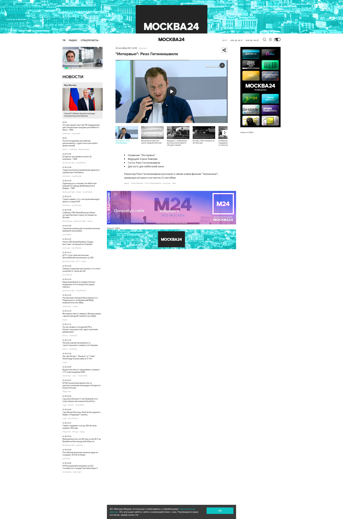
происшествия (68, 163)
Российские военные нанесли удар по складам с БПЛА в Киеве (80, 453)
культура (66, 248)
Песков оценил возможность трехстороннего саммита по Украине (80, 344)
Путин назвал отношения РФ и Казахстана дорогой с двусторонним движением (80, 329)
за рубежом (81, 163)
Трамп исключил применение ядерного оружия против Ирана (81, 171)
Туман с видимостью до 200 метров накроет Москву (79, 427)
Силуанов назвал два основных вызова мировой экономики (81, 229)
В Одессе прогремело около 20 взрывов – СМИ (77, 157)
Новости (72, 77)
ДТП (78, 261)
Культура (143, 48)
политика (66, 134)
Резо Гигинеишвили (153, 183)
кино (174, 183)
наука (64, 320)
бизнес (71, 405)
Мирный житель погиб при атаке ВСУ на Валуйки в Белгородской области (81, 440)
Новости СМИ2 (113, 228)
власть (65, 149)
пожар (78, 192)
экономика (75, 134)
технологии (82, 376)
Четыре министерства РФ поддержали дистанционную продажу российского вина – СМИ (81, 127)
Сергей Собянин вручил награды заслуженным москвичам (79, 114)
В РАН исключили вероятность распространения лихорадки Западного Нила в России (81, 385)
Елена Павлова (137, 183)
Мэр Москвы (70, 85)
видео (126, 183)
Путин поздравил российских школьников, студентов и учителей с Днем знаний (80, 143)
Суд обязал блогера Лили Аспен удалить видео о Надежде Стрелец (81, 413)
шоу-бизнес (67, 275)
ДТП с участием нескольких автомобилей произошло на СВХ (78, 256)
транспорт (66, 306)
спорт (64, 362)
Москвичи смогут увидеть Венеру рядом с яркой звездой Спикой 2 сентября (81, 315)
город (89, 221)
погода (75, 432)
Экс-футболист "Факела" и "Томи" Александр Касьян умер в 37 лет (78, 357)
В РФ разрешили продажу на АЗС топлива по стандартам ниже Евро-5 (80, 467)
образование (83, 149)
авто (75, 376)
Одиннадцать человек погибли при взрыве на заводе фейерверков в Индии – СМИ (79, 186)
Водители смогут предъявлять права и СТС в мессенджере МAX (81, 371)
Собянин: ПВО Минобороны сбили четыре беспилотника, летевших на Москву (79, 215)
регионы (79, 445)
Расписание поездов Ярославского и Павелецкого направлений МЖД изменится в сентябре (80, 300)
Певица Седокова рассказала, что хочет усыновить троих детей (81, 269)
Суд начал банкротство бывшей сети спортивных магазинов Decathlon (80, 400)
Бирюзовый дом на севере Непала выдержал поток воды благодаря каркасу (78, 284)
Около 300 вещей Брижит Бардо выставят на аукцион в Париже (77, 243)
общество (66, 392)
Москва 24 (171, 40)
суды (64, 405)
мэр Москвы (67, 221)
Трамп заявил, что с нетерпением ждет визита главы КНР (81, 200)
